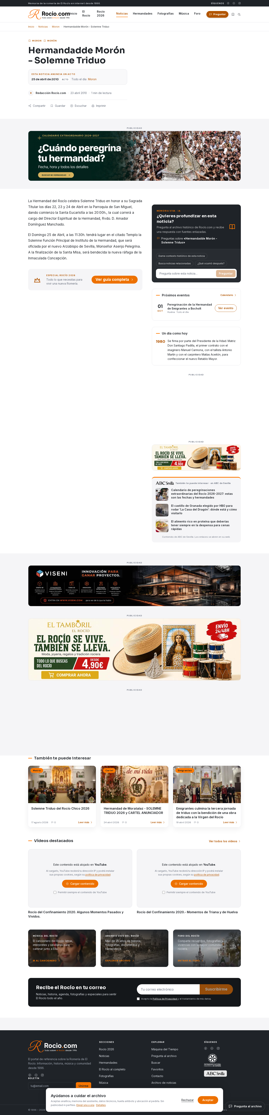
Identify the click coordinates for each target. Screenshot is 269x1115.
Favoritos (157, 1069)
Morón (52, 40)
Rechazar (187, 1100)
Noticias (122, 13)
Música (184, 13)
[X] (233, 3)
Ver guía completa (112, 279)
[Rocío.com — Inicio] (49, 14)
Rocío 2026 (101, 13)
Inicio (73, 13)
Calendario (226, 295)
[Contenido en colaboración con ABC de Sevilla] (215, 1073)
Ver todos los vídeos (223, 841)
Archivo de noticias (163, 1082)
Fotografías (166, 13)
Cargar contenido (82, 884)
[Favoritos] (233, 14)
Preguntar (226, 273)
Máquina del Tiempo (164, 1049)
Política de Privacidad (165, 998)
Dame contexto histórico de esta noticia (182, 255)
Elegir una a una (85, 1105)
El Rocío (86, 13)
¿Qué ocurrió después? (211, 263)
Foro (197, 13)
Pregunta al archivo (164, 1056)
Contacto (157, 1076)
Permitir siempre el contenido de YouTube (82, 892)
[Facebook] (228, 3)
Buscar (155, 1062)
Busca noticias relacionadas (175, 263)
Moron (55, 26)
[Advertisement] (196, 404)
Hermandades (142, 13)
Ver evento (227, 309)
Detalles (101, 1105)
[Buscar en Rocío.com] (239, 14)
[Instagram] (239, 3)
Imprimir (101, 105)
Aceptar (207, 1100)
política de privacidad (97, 874)
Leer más (83, 822)
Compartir (39, 105)
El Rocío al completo (112, 1069)
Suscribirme (216, 989)
